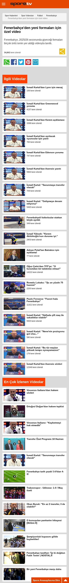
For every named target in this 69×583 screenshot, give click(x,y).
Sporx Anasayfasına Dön (46, 580)
